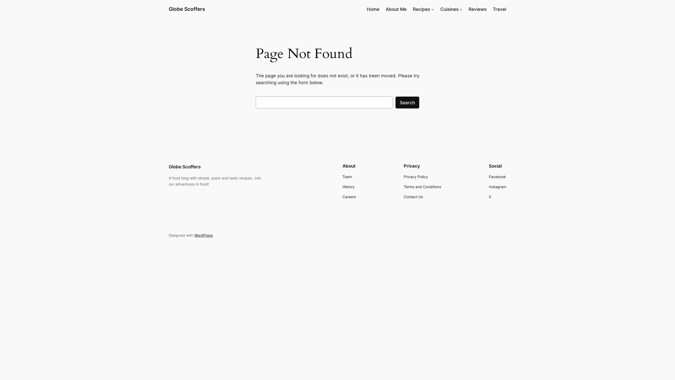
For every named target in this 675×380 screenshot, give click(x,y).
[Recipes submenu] (432, 9)
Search (407, 102)
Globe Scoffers (187, 9)
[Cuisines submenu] (461, 9)
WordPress (203, 235)
